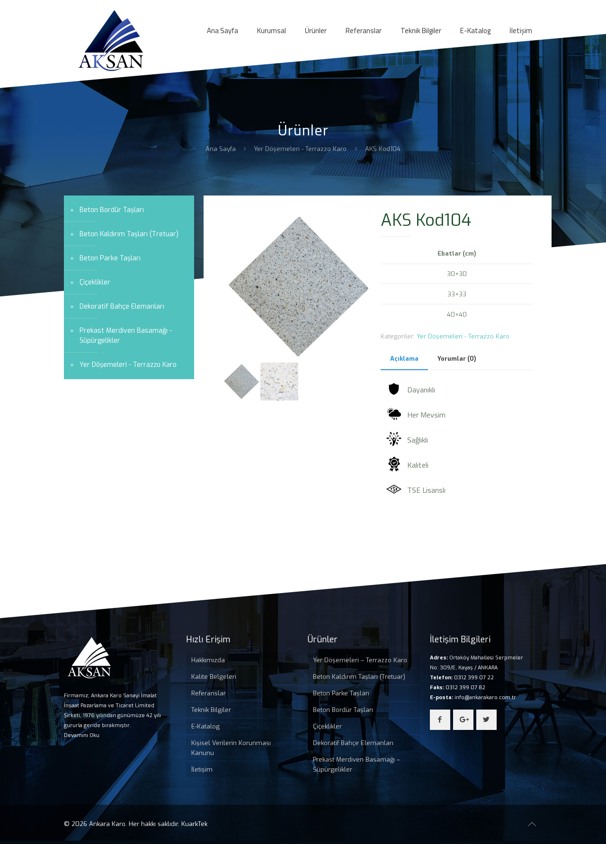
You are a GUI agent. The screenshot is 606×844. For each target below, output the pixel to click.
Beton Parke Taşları (110, 258)
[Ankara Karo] (110, 40)
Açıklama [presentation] (404, 359)
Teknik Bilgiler (211, 710)
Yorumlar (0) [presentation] (456, 359)
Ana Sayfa (220, 149)
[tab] (404, 359)
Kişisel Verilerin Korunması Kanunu (231, 748)
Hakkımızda (208, 660)
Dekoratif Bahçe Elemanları (122, 306)
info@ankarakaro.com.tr (484, 697)
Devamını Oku (81, 735)
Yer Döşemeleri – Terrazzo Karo (360, 660)
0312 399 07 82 (464, 687)
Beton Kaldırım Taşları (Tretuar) (129, 234)
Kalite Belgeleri (213, 677)
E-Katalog (205, 726)
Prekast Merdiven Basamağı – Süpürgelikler (356, 764)
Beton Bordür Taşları (112, 209)
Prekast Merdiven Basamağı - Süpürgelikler (126, 335)
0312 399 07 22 (473, 677)
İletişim (202, 769)
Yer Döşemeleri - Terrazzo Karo (300, 149)
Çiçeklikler (95, 282)
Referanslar (208, 693)
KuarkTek (194, 824)
